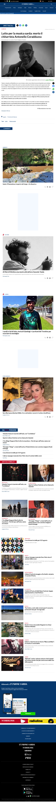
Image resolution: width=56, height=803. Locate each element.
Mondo (29, 7)
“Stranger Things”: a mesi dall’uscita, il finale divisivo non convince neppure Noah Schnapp (40, 522)
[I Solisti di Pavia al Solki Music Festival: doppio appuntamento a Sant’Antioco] (12, 596)
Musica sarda (12, 121)
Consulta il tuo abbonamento (28, 728)
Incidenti (30, 11)
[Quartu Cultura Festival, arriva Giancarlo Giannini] (41, 473)
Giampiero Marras (5, 110)
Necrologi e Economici (28, 766)
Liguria (4, 117)
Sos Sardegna (23, 11)
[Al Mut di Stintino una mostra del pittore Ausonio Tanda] (28, 253)
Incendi (44, 11)
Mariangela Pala (6, 276)
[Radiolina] (42, 721)
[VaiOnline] (28, 755)
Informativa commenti (28, 777)
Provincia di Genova (12, 117)
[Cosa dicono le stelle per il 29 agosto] (12, 545)
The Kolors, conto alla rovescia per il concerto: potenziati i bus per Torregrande (39, 608)
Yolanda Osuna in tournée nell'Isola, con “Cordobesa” (19, 433)
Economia (41, 7)
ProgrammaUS (8, 7)
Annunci (51, 7)
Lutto (6, 121)
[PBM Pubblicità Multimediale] (28, 758)
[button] (17, 25)
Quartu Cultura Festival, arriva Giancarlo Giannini (18, 438)
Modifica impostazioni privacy (28, 774)
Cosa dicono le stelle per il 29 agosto (14, 453)
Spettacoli (8, 26)
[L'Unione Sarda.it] (28, 4)
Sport (46, 7)
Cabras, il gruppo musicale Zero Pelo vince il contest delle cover (22, 456)
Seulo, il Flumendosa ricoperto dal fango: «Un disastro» (20, 184)
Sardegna (20, 7)
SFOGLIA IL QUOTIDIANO (6, 13)
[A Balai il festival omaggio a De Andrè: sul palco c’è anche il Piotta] (12, 579)
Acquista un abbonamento (28, 730)
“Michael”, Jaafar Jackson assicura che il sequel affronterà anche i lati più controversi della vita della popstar (39, 660)
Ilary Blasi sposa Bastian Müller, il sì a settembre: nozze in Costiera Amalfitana (26, 413)
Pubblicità (28, 769)
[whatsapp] (9, 1)
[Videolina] (14, 721)
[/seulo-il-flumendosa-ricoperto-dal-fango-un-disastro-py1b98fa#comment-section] (52, 187)
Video (14, 7)
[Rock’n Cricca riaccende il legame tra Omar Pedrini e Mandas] (12, 629)
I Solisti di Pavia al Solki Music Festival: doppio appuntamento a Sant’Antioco (39, 591)
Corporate (28, 780)
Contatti (28, 772)
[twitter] (5, 1)
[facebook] (7, 1)
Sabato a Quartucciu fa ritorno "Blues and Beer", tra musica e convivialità (39, 642)
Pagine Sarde (28, 738)
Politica (35, 7)
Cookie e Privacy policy (28, 764)
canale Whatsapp (49, 80)
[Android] (28, 792)
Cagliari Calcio (37, 11)
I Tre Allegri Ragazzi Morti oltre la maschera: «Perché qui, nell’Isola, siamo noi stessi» (14, 521)
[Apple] (28, 788)
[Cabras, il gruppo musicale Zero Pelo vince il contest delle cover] (12, 562)
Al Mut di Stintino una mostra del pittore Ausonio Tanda (23, 272)
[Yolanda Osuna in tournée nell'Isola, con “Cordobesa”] (14, 472)
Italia (25, 7)
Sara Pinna (5, 457)
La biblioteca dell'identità (28, 733)
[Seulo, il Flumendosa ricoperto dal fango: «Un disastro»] (28, 166)
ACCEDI (50, 1)
